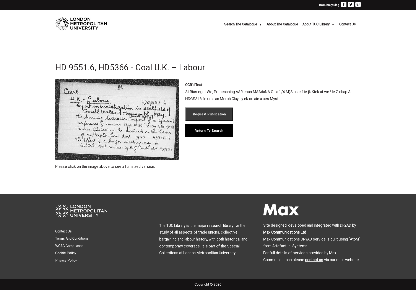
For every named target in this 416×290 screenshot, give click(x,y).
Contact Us (347, 24)
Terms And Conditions (72, 238)
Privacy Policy (66, 260)
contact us (314, 260)
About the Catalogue (282, 24)
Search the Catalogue (240, 24)
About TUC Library (316, 24)
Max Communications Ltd (284, 232)
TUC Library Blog (329, 5)
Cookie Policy (65, 253)
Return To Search (209, 130)
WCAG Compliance (69, 246)
